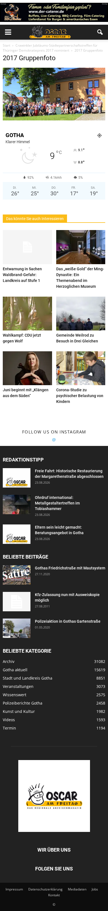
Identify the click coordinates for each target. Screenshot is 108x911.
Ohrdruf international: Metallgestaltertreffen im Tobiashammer (57, 503)
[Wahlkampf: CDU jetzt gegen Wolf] (27, 313)
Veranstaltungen (18, 686)
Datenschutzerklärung (45, 889)
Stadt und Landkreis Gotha (27, 678)
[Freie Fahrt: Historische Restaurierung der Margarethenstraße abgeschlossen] (16, 478)
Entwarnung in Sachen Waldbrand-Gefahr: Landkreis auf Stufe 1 (22, 275)
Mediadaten (77, 889)
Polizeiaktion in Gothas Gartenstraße (68, 621)
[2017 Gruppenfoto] (54, 119)
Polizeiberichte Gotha (22, 703)
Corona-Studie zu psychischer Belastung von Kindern (79, 396)
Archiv (8, 661)
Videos (9, 719)
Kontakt (54, 895)
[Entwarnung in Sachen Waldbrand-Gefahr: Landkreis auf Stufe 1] (27, 247)
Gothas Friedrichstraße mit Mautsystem (70, 568)
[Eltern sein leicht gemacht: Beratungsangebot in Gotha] (16, 534)
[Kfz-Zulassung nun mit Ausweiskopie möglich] (16, 601)
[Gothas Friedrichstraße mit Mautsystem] (16, 575)
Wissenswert (14, 694)
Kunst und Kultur (19, 711)
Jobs (95, 889)
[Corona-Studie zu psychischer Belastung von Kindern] (81, 368)
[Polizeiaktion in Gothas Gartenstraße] (16, 628)
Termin (9, 728)
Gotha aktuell (15, 669)
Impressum (14, 889)
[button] (100, 32)
